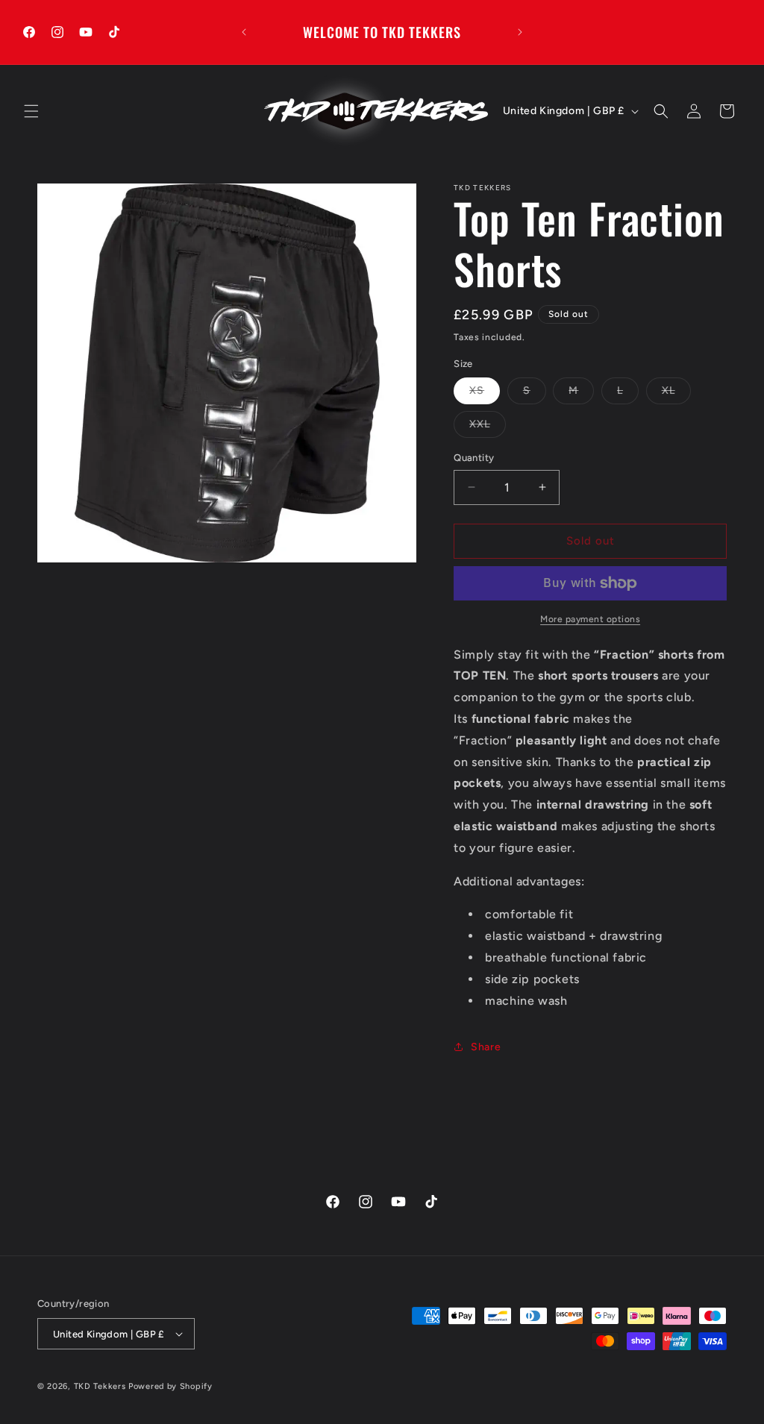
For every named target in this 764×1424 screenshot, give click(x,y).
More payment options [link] (590, 619)
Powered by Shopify (170, 1386)
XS (476, 390)
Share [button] (486, 1047)
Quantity (474, 457)
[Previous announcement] (244, 32)
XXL (479, 424)
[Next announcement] (520, 32)
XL (668, 390)
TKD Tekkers (100, 1386)
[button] (31, 111)
